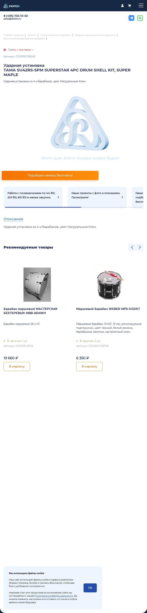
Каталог (31, 35)
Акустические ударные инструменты (24, 38)
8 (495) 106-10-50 (16, 16)
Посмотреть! (97, 197)
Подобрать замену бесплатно (50, 175)
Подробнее (33, 197)
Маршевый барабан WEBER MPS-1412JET (108, 309)
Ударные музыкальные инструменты (95, 35)
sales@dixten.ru (12, 18)
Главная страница (13, 35)
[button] (132, 247)
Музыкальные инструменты (55, 35)
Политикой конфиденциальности (54, 596)
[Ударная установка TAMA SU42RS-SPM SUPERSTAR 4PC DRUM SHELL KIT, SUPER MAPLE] (80, 128)
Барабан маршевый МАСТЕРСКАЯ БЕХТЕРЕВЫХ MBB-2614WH (30, 311)
